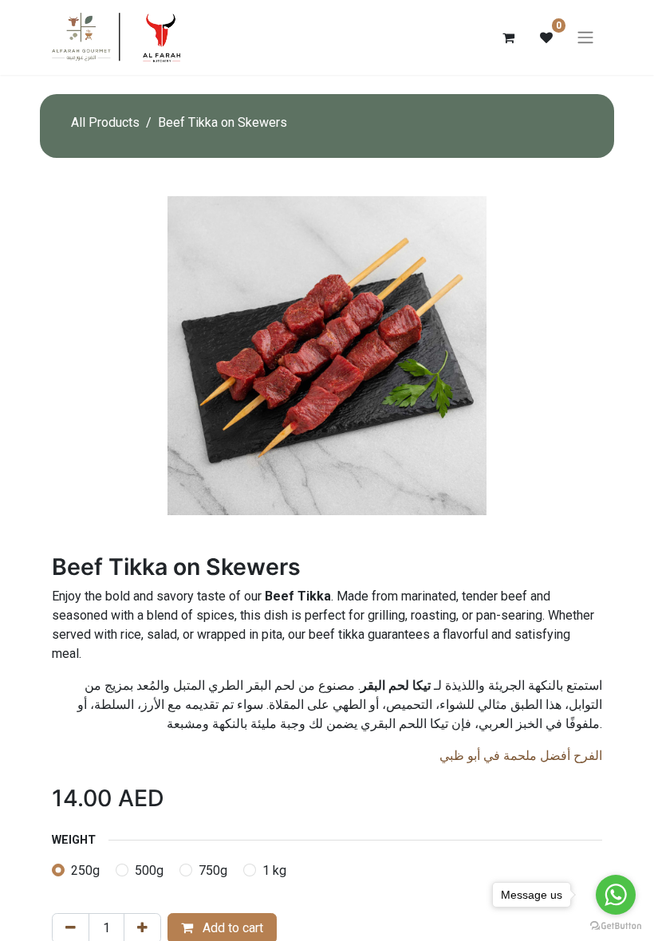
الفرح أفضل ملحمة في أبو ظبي (520, 755)
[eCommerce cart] (508, 37)
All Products (105, 122)
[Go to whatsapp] (616, 895)
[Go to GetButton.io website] (615, 925)
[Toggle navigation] (585, 38)
